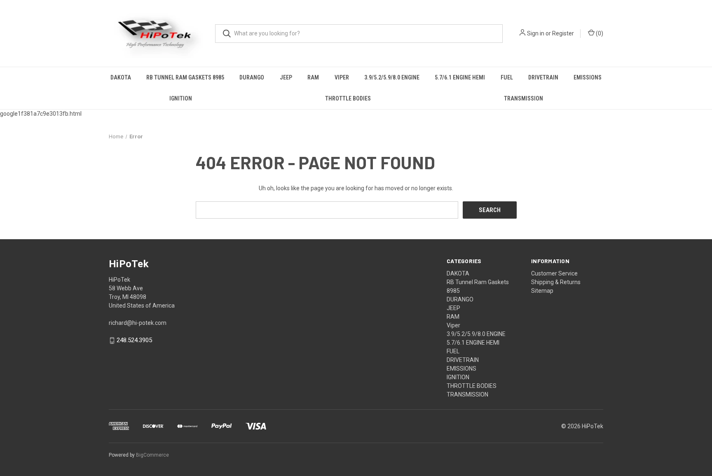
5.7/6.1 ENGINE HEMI (460, 77)
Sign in (535, 33)
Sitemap (542, 290)
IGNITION (180, 98)
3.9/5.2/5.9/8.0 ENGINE (391, 77)
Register (563, 33)
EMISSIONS (588, 77)
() (599, 33)
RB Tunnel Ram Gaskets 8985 (185, 77)
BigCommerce (152, 455)
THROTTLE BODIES (348, 98)
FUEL (507, 77)
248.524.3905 (134, 340)
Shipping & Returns (556, 282)
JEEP (286, 77)
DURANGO (251, 77)
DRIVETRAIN (543, 77)
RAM (313, 77)
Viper (342, 77)
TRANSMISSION (523, 98)
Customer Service (554, 273)
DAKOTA (120, 77)
